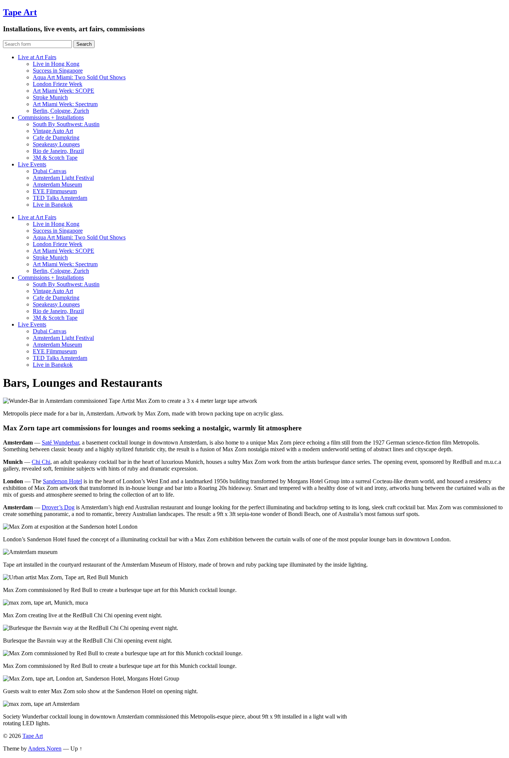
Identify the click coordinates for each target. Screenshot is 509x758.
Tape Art (20, 12)
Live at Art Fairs (37, 57)
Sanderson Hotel (62, 481)
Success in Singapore (58, 70)
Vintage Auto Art (53, 131)
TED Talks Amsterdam (60, 198)
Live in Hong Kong (56, 64)
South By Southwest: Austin (66, 124)
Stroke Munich (50, 97)
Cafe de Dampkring (56, 137)
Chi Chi (41, 462)
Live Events (32, 164)
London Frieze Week (57, 84)
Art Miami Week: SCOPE (63, 90)
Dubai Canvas (49, 171)
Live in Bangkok (53, 204)
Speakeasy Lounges (56, 144)
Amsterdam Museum (57, 184)
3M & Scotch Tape (55, 158)
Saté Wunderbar (60, 442)
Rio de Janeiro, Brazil (58, 151)
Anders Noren (44, 748)
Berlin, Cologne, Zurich (61, 111)
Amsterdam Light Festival (63, 178)
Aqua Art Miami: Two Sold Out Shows (79, 77)
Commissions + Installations (51, 117)
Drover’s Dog (58, 507)
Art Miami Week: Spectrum (65, 104)
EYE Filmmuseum (55, 191)
